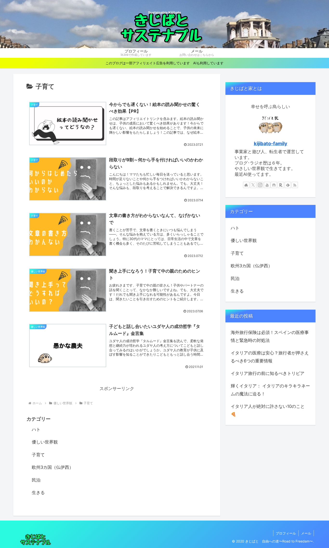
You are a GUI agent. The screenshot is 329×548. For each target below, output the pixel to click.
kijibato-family (270, 143)
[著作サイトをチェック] (246, 185)
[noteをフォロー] (274, 185)
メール (306, 533)
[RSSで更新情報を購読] (295, 185)
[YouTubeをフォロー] (267, 185)
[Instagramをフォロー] (260, 185)
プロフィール (286, 533)
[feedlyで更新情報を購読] (288, 185)
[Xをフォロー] (253, 185)
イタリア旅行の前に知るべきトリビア (267, 373)
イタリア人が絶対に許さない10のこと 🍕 (268, 410)
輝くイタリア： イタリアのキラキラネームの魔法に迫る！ (270, 389)
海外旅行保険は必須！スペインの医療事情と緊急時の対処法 (270, 336)
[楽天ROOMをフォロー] (281, 185)
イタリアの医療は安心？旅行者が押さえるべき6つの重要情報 (270, 356)
